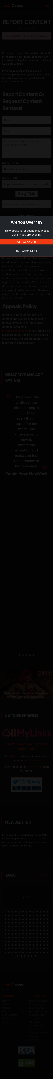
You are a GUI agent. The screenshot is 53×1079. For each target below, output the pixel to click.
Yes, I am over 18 (26, 241)
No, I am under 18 (26, 250)
